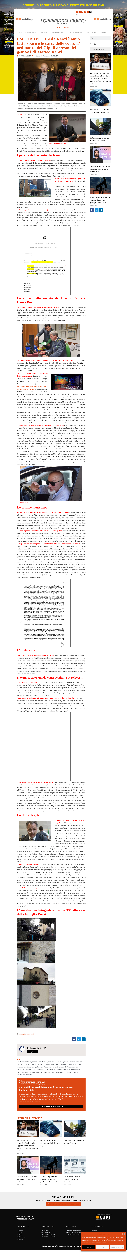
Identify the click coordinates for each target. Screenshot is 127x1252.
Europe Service (37, 1067)
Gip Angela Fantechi (50, 1067)
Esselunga (27, 1067)
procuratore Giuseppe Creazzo (67, 1072)
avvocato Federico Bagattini (58, 1062)
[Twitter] (88, 12)
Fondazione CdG (87, 15)
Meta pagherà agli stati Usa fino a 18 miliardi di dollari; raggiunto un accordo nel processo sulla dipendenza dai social (27, 1145)
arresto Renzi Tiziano (39, 1062)
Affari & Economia (30, 32)
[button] (123, 1234)
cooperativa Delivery (66, 1064)
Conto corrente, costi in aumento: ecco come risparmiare (72, 1179)
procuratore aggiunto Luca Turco (43, 1072)
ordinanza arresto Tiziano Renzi (45, 1069)
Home (20, 32)
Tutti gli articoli (33, 1052)
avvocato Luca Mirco (31, 1064)
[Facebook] (77, 12)
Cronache (44, 32)
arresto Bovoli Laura (24, 1062)
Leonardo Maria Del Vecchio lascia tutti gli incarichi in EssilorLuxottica (27, 1179)
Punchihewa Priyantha (24, 1075)
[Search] (90, 12)
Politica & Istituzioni (57, 32)
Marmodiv (29, 1069)
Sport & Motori (91, 32)
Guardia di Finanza (65, 1067)
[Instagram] (80, 12)
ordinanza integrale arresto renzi (68, 1069)
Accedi (72, 15)
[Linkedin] (82, 12)
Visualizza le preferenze (117, 1247)
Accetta (89, 1247)
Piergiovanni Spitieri (24, 1072)
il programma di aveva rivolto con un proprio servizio (32, 386)
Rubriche (103, 32)
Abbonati (78, 15)
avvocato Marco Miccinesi (49, 1064)
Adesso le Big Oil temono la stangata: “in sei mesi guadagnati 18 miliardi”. (50, 1179)
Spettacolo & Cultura (75, 32)
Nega (102, 1247)
